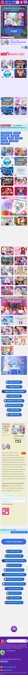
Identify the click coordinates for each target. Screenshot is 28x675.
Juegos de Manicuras (14, 602)
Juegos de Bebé (14, 593)
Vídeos (22, 54)
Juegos (4, 54)
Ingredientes (5, 143)
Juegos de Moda (14, 598)
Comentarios (13, 54)
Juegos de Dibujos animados (14, 584)
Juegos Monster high (14, 556)
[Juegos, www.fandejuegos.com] (9, 2)
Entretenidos (13, 140)
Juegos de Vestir (14, 396)
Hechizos (4, 140)
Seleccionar (15, 135)
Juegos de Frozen (14, 382)
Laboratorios (5, 135)
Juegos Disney (14, 410)
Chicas (11, 138)
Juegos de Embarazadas (14, 570)
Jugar (14, 31)
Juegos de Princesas (14, 405)
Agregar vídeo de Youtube (19, 532)
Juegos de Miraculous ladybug (14, 391)
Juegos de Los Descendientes (14, 574)
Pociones (17, 132)
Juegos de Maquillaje (14, 588)
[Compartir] (26, 47)
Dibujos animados (6, 132)
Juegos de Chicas (14, 386)
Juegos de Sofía (14, 414)
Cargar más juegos (13, 541)
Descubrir (18, 138)
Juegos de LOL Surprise (14, 400)
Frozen (4, 138)
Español (5, 661)
